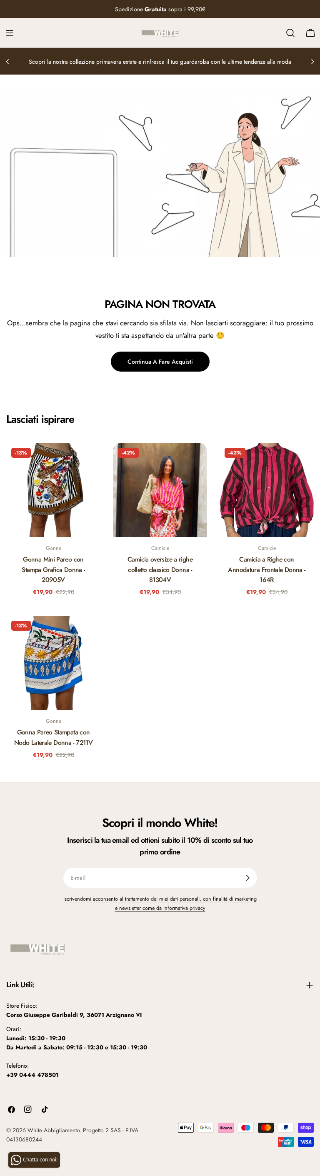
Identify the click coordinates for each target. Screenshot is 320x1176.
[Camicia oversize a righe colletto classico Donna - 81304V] (160, 490)
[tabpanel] (160, 604)
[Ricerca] (290, 33)
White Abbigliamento (54, 1130)
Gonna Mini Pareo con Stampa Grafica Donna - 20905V (53, 569)
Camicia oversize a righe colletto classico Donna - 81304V (160, 569)
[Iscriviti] (247, 877)
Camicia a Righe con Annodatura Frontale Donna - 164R (266, 569)
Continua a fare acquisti (160, 361)
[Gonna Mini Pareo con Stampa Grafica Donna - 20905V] (53, 490)
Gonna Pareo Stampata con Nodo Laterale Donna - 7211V (53, 737)
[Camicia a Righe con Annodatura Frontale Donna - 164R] (267, 490)
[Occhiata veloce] (88, 461)
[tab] (40, 419)
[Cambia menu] (9, 33)
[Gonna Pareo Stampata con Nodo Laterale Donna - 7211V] (53, 663)
